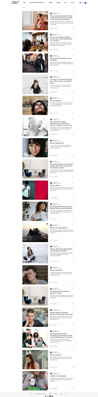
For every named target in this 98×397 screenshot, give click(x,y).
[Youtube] (50, 396)
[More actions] (73, 13)
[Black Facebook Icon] (48, 396)
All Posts (23, 7)
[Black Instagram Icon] (52, 396)
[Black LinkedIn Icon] (46, 396)
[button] (85, 2)
